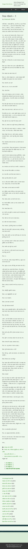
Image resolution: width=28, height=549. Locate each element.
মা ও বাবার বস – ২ (10, 466)
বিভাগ (16, 9)
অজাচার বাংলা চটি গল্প (6, 481)
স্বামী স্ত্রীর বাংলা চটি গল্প (7, 519)
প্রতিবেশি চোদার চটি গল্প (7, 504)
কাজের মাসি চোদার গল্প (6, 483)
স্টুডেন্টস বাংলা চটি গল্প (6, 516)
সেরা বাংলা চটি (5, 514)
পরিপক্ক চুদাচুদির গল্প (14, 449)
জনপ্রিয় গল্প (23, 9)
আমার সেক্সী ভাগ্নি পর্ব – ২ (9, 454)
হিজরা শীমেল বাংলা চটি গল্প (7, 521)
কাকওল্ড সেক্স (6, 449)
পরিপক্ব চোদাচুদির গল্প (6, 501)
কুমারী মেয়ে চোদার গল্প (6, 488)
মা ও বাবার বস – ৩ (10, 465)
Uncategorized (6, 478)
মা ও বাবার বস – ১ (9, 463)
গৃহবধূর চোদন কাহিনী (8, 447)
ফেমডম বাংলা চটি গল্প (6, 506)
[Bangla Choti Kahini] (7, 4)
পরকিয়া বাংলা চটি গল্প (6, 498)
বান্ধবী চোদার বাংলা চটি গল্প (7, 509)
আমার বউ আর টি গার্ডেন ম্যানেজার (13, 468)
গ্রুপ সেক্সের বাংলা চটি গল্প (7, 496)
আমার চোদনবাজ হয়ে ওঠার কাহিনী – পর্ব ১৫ (13, 456)
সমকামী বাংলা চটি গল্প (6, 511)
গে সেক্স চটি (4, 493)
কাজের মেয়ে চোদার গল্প (6, 486)
